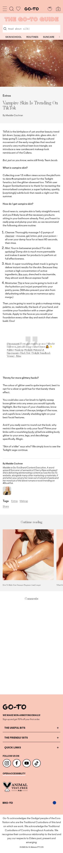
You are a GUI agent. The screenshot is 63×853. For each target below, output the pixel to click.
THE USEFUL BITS (14, 727)
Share (6, 506)
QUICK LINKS (12, 747)
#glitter (10, 349)
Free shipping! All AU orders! (31, 3)
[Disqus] (31, 647)
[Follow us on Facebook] (16, 763)
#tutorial (37, 349)
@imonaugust (13, 343)
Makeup (24, 501)
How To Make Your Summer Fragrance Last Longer (22, 585)
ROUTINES (32, 37)
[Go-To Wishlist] (18, 9)
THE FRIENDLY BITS (16, 737)
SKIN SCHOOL (13, 37)
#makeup (18, 349)
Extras (7, 95)
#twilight (28, 349)
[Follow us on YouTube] (26, 763)
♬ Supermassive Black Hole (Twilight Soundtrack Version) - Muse (28, 353)
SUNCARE (48, 37)
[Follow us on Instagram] (7, 763)
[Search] (11, 9)
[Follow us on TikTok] (36, 763)
